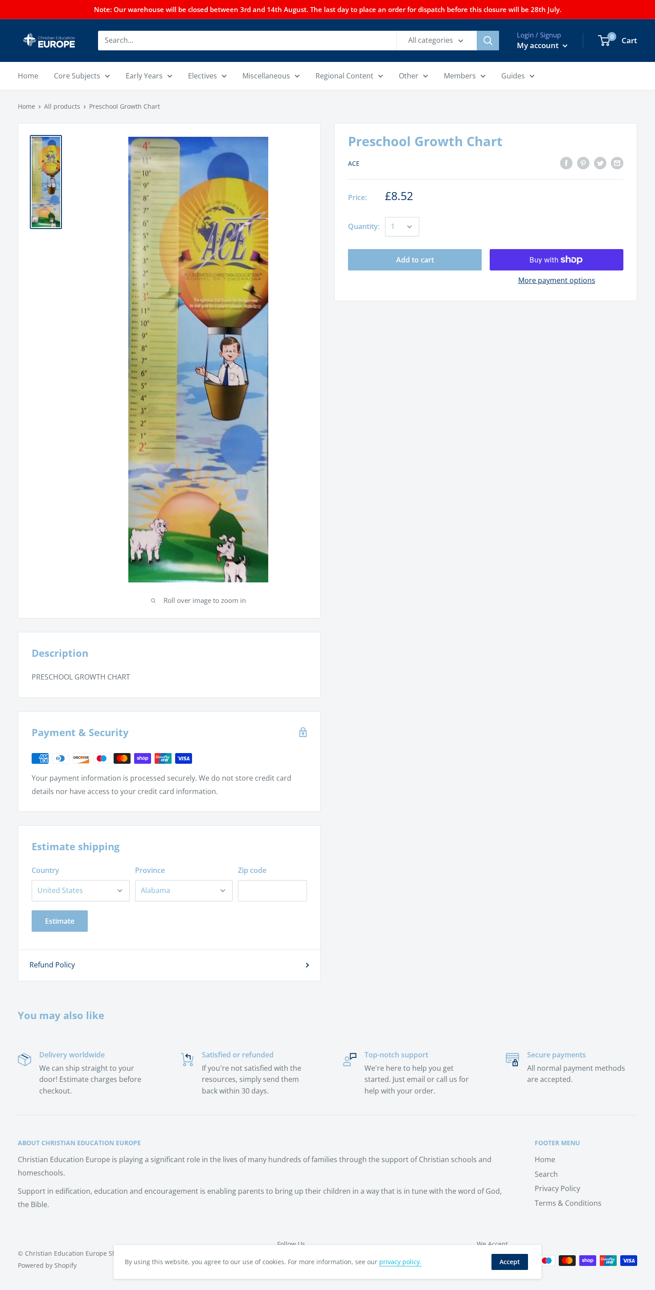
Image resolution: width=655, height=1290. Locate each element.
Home (26, 106)
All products (62, 106)
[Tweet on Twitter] (600, 162)
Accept (509, 1261)
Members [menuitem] (460, 76)
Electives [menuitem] (202, 76)
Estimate (59, 921)
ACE (354, 163)
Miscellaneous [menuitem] (266, 76)
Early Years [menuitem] (144, 76)
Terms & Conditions (568, 1203)
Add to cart (415, 260)
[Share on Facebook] (566, 162)
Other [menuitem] (408, 76)
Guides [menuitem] (513, 76)
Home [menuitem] (28, 76)
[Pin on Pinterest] (583, 162)
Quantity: (364, 226)
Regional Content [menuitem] (344, 76)
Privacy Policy (557, 1188)
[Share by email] (617, 162)
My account (539, 45)
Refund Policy (52, 965)
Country (45, 870)
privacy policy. (400, 1261)
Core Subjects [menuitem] (77, 76)
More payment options (556, 280)
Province (150, 870)
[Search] (488, 40)
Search (546, 1174)
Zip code (252, 870)
